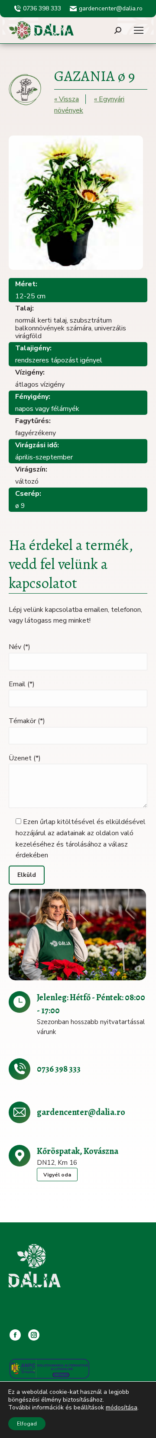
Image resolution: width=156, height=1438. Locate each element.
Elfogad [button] (27, 1423)
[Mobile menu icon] (138, 30)
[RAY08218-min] (77, 934)
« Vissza (66, 99)
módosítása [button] (121, 1407)
